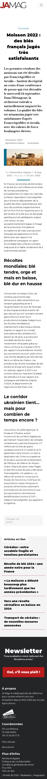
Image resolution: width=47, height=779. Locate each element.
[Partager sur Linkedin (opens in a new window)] (35, 521)
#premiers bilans (14, 143)
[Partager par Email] (39, 521)
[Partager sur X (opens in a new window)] (31, 521)
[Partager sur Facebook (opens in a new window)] (26, 521)
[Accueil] (13, 5)
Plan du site (8, 771)
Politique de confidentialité (16, 761)
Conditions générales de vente (18, 764)
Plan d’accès (8, 742)
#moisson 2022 (13, 140)
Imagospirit (39, 775)
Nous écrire (8, 747)
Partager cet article (12, 520)
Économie (23, 28)
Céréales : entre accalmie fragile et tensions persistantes (21, 551)
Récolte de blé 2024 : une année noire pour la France (23, 567)
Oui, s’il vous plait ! (23, 672)
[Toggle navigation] (41, 5)
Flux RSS (6, 768)
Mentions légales (11, 758)
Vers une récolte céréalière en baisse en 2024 (22, 604)
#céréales (33, 143)
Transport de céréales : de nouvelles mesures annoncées (22, 621)
